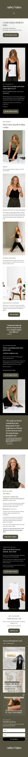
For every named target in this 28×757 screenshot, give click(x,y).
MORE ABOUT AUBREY (10, 536)
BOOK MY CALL (14, 630)
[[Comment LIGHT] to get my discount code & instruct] (14, 681)
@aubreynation (10, 643)
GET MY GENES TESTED (11, 35)
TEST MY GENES (14, 314)
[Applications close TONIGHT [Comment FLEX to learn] (14, 704)
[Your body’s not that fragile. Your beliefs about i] (14, 658)
